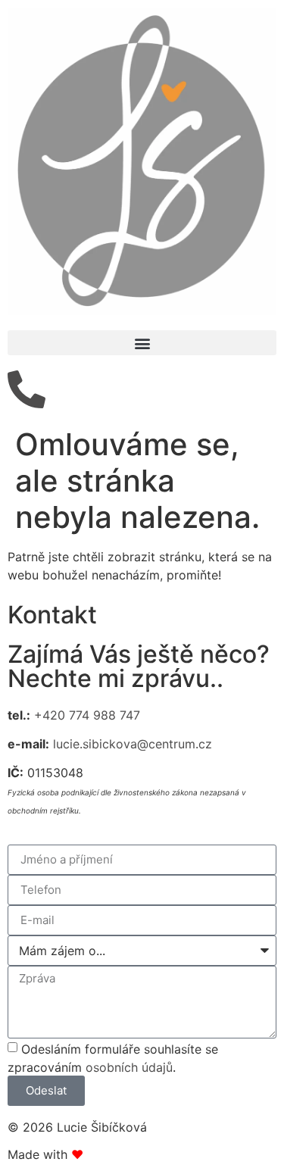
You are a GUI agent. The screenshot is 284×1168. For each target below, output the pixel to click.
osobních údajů (129, 1067)
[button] (142, 342)
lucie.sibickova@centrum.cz (132, 743)
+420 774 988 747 (87, 715)
